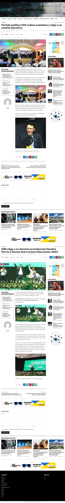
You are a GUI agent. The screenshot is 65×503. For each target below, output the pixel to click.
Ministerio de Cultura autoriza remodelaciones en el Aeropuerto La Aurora (58, 102)
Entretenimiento (5, 88)
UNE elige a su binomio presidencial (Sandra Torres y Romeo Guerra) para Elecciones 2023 (10, 167)
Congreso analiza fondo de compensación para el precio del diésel (7, 84)
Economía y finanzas (6, 80)
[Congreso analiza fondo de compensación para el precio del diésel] (50, 78)
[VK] (59, 34)
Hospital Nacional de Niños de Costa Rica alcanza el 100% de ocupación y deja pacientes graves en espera (57, 93)
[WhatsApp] (62, 34)
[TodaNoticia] (32, 9)
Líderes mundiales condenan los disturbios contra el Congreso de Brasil (36, 166)
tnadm (6, 34)
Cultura (54, 99)
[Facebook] (48, 1)
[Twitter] (50, 1)
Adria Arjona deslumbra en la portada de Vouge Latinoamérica (6, 92)
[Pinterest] (56, 34)
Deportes (49, 68)
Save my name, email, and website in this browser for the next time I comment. (18, 203)
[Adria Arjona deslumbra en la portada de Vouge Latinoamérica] (50, 85)
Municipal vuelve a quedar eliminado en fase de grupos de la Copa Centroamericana (8, 76)
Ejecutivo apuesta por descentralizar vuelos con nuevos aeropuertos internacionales (56, 226)
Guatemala (3, 22)
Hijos (54, 89)
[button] (62, 18)
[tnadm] (2, 34)
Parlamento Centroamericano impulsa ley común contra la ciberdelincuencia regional (40, 227)
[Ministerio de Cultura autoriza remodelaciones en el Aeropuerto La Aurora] (50, 101)
